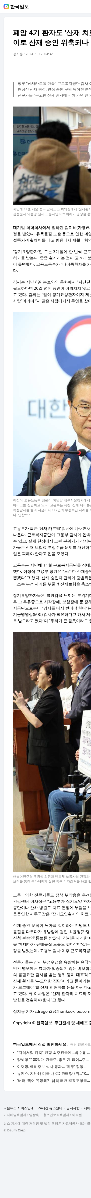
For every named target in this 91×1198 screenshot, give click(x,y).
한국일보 (19, 6)
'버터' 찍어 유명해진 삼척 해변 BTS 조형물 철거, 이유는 (53, 1080)
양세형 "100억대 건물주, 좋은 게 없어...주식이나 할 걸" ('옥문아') (53, 1059)
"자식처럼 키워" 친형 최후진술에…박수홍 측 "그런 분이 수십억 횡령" (53, 1052)
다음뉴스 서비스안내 (19, 1108)
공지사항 (73, 1108)
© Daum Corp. (15, 1130)
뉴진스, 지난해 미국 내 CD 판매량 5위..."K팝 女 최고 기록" (53, 1073)
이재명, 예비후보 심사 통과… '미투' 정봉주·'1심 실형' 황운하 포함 (53, 1066)
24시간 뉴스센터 (50, 1108)
